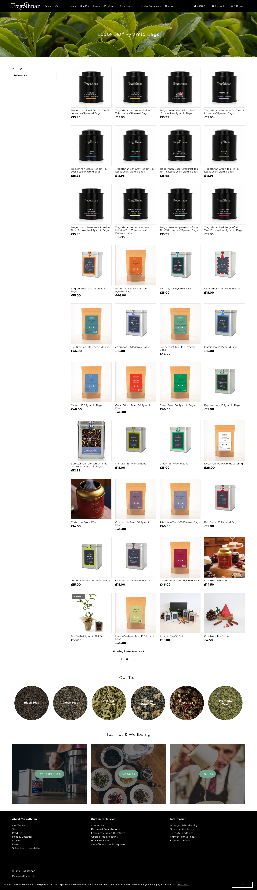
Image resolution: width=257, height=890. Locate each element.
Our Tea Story (20, 825)
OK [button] (242, 884)
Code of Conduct (180, 840)
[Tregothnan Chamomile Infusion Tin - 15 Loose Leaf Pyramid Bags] (91, 204)
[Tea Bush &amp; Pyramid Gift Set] (91, 613)
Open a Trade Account (104, 836)
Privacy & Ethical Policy (183, 825)
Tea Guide (128, 773)
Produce (17, 833)
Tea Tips (207, 773)
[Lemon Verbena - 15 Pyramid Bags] (91, 557)
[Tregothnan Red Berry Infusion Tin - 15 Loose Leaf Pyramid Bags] (224, 204)
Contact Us (97, 825)
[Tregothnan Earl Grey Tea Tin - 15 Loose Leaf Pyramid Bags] (135, 146)
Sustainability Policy (182, 829)
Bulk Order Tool (100, 840)
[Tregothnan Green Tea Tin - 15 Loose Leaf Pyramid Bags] (224, 146)
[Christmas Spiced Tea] (91, 499)
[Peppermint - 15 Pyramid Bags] (224, 382)
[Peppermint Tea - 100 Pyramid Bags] (180, 324)
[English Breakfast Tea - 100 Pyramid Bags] (135, 265)
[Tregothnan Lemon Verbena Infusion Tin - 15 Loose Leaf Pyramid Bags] (135, 204)
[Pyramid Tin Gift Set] (180, 613)
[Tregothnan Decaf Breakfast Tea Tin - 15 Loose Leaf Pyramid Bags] (180, 146)
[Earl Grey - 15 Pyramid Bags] (180, 265)
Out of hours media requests (108, 844)
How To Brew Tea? (49, 773)
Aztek (31, 876)
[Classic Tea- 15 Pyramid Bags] (224, 324)
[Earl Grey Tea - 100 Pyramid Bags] (91, 324)
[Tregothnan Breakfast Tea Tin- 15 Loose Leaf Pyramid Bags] (91, 87)
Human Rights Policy (182, 836)
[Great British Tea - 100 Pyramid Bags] (135, 382)
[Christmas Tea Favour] (224, 613)
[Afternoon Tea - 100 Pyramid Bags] (180, 499)
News (15, 844)
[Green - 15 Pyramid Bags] (180, 440)
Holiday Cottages (22, 836)
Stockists (17, 840)
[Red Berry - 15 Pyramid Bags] (224, 499)
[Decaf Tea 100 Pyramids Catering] (224, 440)
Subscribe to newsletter (26, 848)
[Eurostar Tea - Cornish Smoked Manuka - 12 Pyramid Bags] (91, 440)
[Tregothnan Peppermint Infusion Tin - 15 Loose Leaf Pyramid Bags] (180, 204)
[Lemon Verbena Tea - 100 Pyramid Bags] (135, 613)
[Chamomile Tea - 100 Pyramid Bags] (135, 499)
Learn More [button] (183, 884)
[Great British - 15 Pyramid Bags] (224, 265)
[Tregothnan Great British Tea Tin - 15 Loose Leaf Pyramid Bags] (180, 87)
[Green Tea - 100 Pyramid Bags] (180, 382)
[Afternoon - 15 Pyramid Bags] (135, 324)
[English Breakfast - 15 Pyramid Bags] (91, 265)
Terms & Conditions (181, 833)
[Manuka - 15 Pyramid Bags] (135, 440)
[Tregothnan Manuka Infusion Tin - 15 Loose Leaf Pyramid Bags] (135, 87)
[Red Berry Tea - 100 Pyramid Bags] (180, 557)
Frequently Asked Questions (108, 833)
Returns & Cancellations (105, 829)
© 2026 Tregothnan (23, 870)
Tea (14, 829)
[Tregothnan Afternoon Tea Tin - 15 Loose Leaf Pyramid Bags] (224, 87)
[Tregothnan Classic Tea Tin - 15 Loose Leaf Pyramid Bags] (91, 146)
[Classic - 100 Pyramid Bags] (91, 382)
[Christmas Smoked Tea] (224, 557)
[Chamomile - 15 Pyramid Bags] (135, 557)
